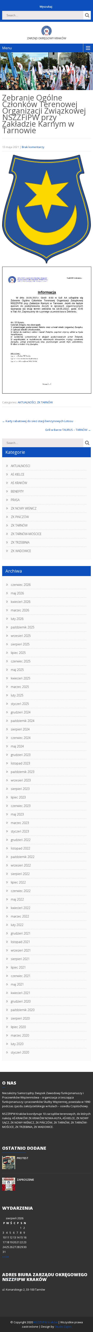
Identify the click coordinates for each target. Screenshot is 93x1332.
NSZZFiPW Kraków (46, 1322)
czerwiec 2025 (20, 661)
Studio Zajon (63, 1327)
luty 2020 (17, 1044)
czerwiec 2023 (20, 806)
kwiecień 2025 (20, 678)
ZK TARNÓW (45, 402)
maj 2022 (17, 899)
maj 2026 (17, 593)
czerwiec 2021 (20, 976)
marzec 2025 (20, 687)
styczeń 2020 (20, 1052)
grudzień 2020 (20, 1001)
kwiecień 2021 (20, 993)
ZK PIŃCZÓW (20, 517)
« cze (5, 1257)
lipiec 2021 (18, 967)
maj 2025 (17, 670)
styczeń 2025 (20, 704)
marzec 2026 (20, 610)
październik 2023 (22, 772)
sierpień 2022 (20, 874)
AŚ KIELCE (17, 474)
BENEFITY (17, 491)
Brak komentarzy (33, 147)
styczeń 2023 (20, 831)
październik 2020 (22, 1010)
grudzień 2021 (20, 933)
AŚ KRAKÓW (19, 483)
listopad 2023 (20, 763)
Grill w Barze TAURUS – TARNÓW (68, 430)
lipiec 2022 (18, 882)
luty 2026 (17, 619)
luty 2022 (17, 925)
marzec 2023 (20, 823)
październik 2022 (22, 857)
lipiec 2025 (18, 653)
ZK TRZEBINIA (20, 542)
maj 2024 (17, 746)
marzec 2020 (20, 1035)
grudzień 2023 (20, 755)
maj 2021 (17, 984)
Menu (7, 48)
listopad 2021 (20, 942)
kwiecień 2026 (20, 602)
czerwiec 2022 (20, 891)
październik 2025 (22, 627)
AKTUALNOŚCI (27, 402)
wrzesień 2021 (21, 950)
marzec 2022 (20, 916)
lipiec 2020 (18, 1027)
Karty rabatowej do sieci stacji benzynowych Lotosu (37, 421)
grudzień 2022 (20, 840)
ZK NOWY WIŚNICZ (24, 508)
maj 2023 (17, 814)
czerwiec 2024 (20, 738)
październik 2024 (22, 721)
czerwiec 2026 (20, 585)
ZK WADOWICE (21, 551)
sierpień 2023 (20, 789)
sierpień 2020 (20, 1018)
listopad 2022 (20, 848)
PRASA (15, 500)
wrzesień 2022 (21, 865)
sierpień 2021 (20, 959)
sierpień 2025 (20, 644)
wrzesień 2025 (21, 636)
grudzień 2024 (20, 712)
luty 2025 (17, 695)
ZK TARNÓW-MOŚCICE (26, 534)
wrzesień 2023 (21, 780)
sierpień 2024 (20, 729)
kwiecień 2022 (20, 908)
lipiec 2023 (18, 797)
